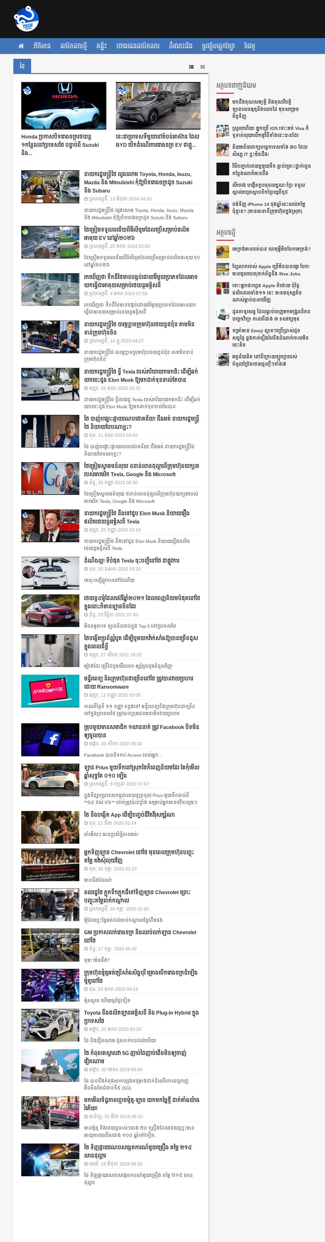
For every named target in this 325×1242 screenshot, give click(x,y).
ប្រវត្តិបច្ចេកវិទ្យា (218, 46)
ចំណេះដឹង (181, 46)
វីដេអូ (249, 46)
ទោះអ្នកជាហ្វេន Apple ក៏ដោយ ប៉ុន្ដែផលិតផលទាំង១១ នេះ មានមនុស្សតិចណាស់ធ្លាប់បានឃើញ (267, 292)
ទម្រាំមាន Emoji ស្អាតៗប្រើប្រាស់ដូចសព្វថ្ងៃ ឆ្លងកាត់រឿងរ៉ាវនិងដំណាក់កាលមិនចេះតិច (270, 338)
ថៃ (22, 66)
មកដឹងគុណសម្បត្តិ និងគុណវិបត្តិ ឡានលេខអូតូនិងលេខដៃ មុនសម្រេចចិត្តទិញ (265, 109)
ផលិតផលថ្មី (73, 46)
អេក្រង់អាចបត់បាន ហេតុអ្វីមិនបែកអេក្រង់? (271, 249)
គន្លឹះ (101, 46)
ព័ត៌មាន (42, 46)
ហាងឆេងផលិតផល (138, 46)
